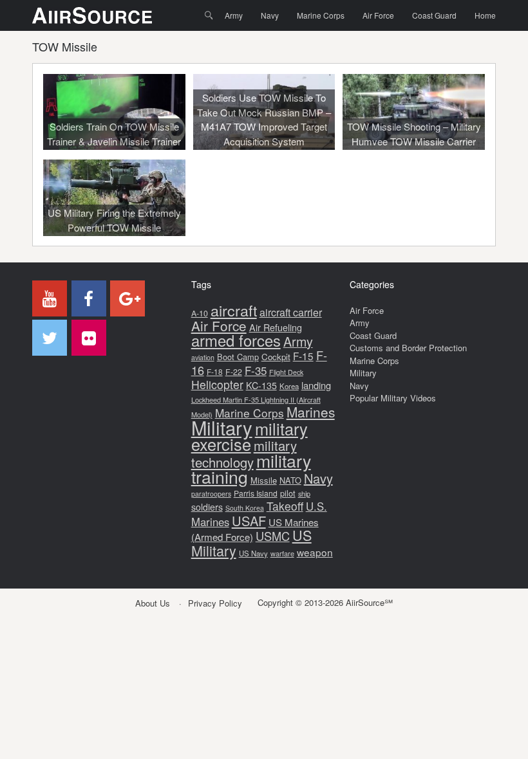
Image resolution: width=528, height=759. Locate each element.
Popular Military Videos (393, 398)
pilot (288, 493)
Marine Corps (320, 15)
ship (304, 493)
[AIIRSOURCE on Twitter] (49, 338)
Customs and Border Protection (408, 348)
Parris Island (256, 493)
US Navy (253, 553)
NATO (290, 480)
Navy (270, 15)
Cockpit (275, 357)
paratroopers (211, 493)
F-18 (215, 371)
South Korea (244, 508)
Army (234, 15)
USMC (273, 535)
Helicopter (217, 384)
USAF (249, 520)
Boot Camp (238, 357)
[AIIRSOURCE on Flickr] (88, 338)
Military (221, 427)
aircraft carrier (290, 312)
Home (485, 15)
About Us (152, 603)
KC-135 (261, 385)
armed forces (236, 340)
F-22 (233, 372)
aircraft (234, 310)
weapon (315, 552)
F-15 (303, 356)
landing (316, 385)
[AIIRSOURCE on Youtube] (49, 298)
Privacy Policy (215, 603)
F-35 (256, 370)
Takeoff (285, 506)
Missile (263, 480)
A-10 (199, 313)
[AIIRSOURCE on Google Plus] (127, 298)
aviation (202, 357)
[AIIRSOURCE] (92, 15)
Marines (311, 411)
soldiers (207, 506)
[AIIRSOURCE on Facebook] (88, 298)
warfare (282, 553)
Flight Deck (286, 372)
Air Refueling (275, 327)
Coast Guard (434, 15)
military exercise (249, 436)
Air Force (378, 15)
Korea (289, 386)
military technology (244, 453)
